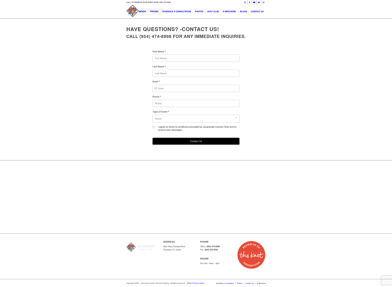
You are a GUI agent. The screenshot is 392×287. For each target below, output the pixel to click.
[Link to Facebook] (249, 2)
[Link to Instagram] (263, 2)
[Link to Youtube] (254, 2)
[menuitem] (142, 11)
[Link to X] (245, 2)
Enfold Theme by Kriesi (195, 283)
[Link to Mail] (258, 2)
